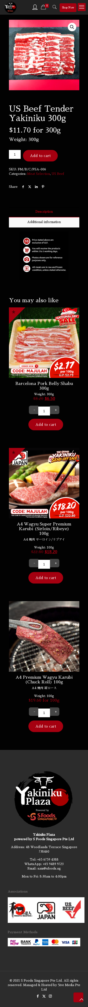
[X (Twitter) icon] (44, 996)
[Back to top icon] (78, 997)
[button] (72, 27)
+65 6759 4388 (47, 859)
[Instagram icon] (50, 996)
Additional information (44, 221)
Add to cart (40, 155)
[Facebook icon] (37, 996)
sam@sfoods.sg (49, 868)
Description (44, 211)
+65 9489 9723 (53, 864)
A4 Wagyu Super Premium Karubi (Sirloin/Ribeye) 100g (44, 529)
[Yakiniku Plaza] (11, 7)
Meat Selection (38, 173)
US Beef (58, 173)
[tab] (44, 212)
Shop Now (68, 7)
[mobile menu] (82, 7)
